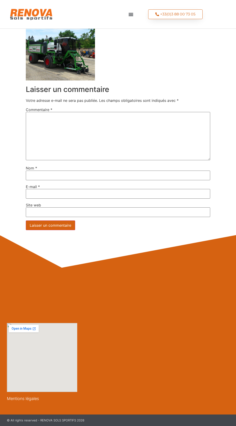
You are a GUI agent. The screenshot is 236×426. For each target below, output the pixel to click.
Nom (31, 168)
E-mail (33, 187)
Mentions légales (23, 398)
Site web (33, 205)
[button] (131, 14)
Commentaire (39, 110)
